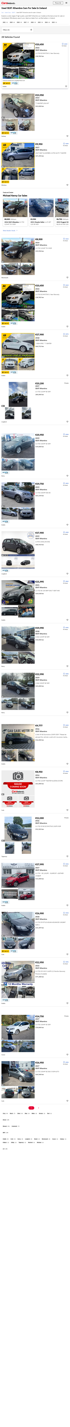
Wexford (30, 1142)
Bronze (41, 1113)
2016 (32, 22)
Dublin (4, 1139)
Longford (27, 1139)
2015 (39, 22)
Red (48, 1113)
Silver (18, 1113)
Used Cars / (8, 12)
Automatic (14, 1126)
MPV (4, 1132)
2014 (46, 22)
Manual (5, 1126)
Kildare (5, 1142)
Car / (2, 12)
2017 (25, 22)
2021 (4, 22)
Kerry (19, 1139)
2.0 (3, 1149)
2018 (18, 22)
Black (11, 1113)
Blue (26, 1113)
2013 (53, 22)
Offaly (12, 1142)
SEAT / (14, 12)
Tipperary (21, 1142)
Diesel (4, 1120)
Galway (62, 1139)
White (33, 1113)
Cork (12, 1139)
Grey (4, 1113)
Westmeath (45, 1139)
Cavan (54, 1139)
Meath (35, 1139)
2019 (11, 22)
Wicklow (39, 1142)
